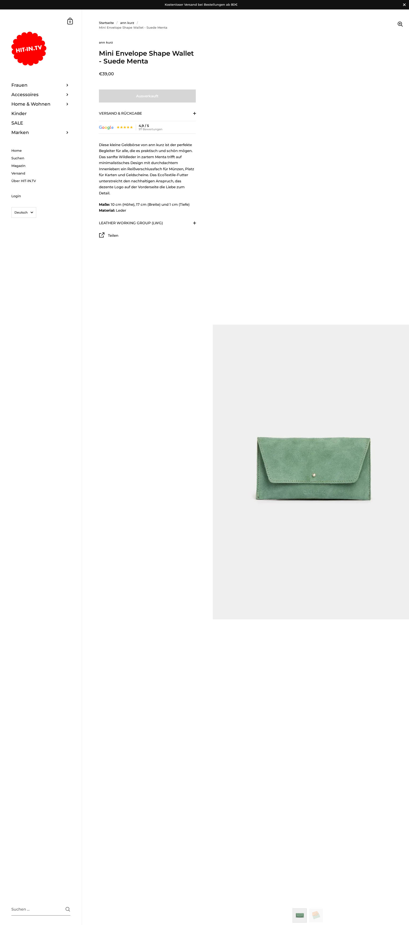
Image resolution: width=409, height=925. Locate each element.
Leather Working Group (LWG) (131, 223)
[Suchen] (67, 909)
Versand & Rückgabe (120, 113)
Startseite (106, 23)
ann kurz (127, 23)
